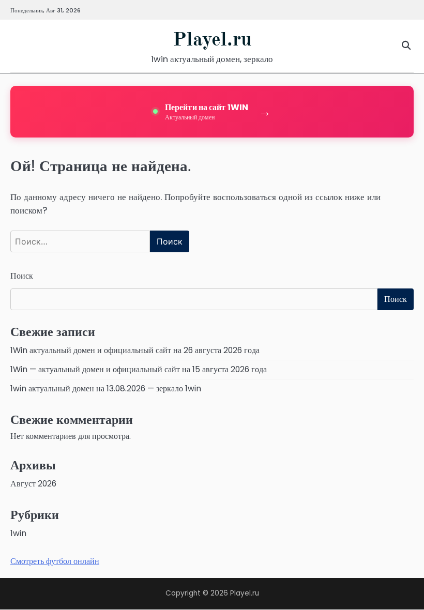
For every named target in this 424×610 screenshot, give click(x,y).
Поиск (21, 276)
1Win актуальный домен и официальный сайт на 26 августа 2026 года (135, 350)
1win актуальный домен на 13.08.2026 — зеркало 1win (105, 388)
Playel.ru (212, 40)
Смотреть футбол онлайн (54, 561)
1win (18, 533)
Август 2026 (33, 483)
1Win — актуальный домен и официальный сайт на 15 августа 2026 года (138, 369)
